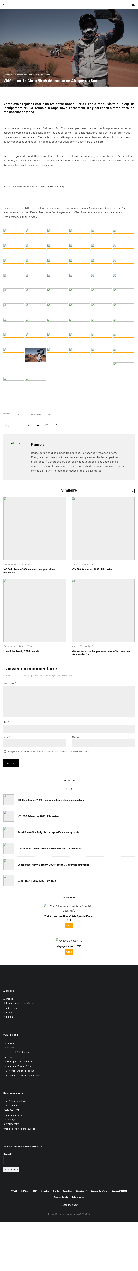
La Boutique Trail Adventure (18, 1061)
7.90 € (69, 952)
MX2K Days (9, 1119)
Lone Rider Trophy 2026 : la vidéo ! (22, 651)
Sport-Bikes (67, 1191)
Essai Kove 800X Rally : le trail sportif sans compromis (48, 832)
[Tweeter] (28, 425)
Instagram (9, 1043)
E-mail (6, 736)
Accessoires (21, 74)
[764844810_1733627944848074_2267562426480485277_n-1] (8, 848)
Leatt (50, 414)
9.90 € (69, 925)
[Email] (46, 425)
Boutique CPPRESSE (119, 1191)
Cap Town (22, 414)
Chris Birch (36, 414)
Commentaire (9, 683)
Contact (7, 1012)
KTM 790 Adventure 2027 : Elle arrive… (93, 569)
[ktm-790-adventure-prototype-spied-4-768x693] (103, 528)
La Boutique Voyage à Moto (18, 1066)
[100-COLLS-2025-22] (34, 528)
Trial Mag (56, 1191)
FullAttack (25, 1191)
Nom (6, 722)
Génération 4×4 (81, 1191)
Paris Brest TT (11, 1110)
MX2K (35, 1191)
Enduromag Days (12, 1115)
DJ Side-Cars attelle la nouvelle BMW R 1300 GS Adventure (50, 848)
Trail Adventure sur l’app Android (21, 1075)
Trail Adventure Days (14, 1101)
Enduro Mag (45, 1191)
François (7, 74)
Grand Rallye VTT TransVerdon (20, 1128)
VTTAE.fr (14, 1191)
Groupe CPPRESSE (82, 1214)
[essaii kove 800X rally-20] (8, 832)
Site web (75, 736)
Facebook (8, 1047)
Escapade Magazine (61, 1197)
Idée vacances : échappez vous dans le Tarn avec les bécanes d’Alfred (101, 653)
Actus (31, 74)
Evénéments (9, 564)
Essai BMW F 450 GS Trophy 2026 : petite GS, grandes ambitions (53, 864)
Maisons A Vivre (78, 1197)
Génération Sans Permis (99, 1191)
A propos (8, 998)
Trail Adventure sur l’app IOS (19, 1070)
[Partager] (20, 425)
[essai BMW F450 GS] (8, 864)
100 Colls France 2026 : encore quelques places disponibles (29, 571)
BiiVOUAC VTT (11, 1124)
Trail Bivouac (10, 1105)
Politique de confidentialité (18, 1003)
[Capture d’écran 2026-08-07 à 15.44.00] (103, 610)
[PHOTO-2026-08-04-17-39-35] (34, 610)
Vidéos (39, 74)
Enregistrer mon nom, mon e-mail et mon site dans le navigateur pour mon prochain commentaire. (49, 751)
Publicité (8, 1017)
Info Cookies (10, 1008)
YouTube (7, 1057)
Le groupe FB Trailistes (16, 1052)
